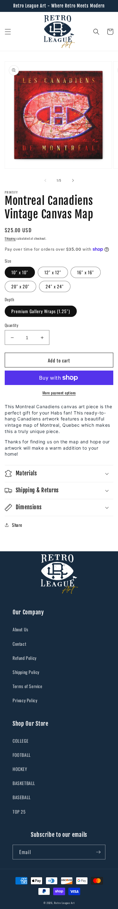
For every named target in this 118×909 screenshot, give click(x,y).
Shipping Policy (26, 672)
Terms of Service (27, 686)
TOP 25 (19, 811)
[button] (8, 32)
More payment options (59, 392)
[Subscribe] (98, 852)
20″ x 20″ (20, 286)
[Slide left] (45, 180)
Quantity (11, 325)
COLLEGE (20, 740)
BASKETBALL (24, 783)
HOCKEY (20, 769)
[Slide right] (73, 180)
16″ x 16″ (85, 272)
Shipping (10, 238)
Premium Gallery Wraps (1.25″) (40, 311)
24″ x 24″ (55, 286)
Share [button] (17, 524)
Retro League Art (64, 903)
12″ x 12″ (52, 272)
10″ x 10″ (19, 272)
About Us (20, 629)
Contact (19, 643)
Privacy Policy (25, 700)
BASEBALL (22, 797)
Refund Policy (25, 658)
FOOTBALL (22, 754)
